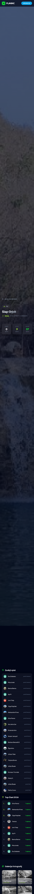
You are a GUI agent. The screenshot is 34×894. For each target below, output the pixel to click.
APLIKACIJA (26, 3)
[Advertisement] (17, 648)
